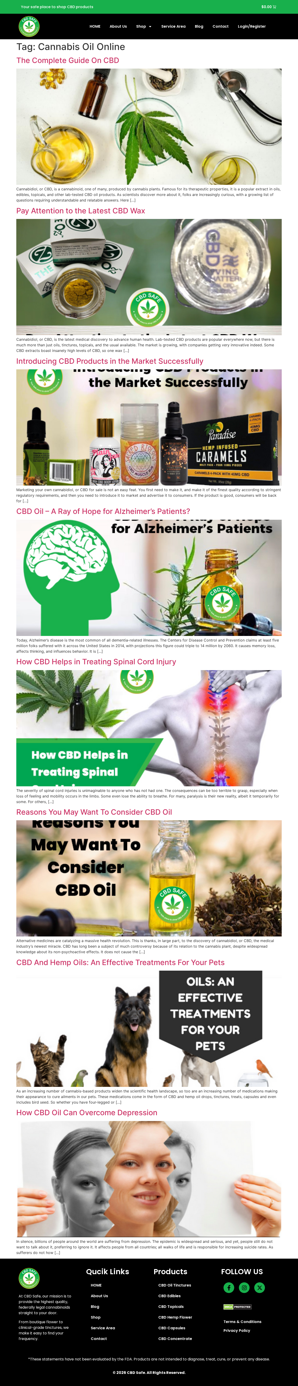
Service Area (173, 26)
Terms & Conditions (242, 1321)
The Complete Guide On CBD (67, 60)
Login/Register (252, 26)
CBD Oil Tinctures (174, 1285)
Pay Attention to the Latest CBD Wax (80, 210)
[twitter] (259, 1287)
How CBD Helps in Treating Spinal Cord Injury (96, 661)
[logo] (29, 26)
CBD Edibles (169, 1296)
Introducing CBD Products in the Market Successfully (109, 361)
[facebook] (229, 1287)
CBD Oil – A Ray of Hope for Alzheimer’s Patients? (103, 511)
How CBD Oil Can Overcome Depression (86, 1112)
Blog (199, 26)
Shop (141, 26)
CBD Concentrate (175, 1338)
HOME (95, 26)
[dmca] (238, 1307)
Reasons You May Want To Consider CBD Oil (94, 812)
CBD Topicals (171, 1306)
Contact (221, 26)
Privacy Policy (237, 1330)
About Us (118, 26)
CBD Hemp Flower (175, 1317)
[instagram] (244, 1287)
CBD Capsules (171, 1328)
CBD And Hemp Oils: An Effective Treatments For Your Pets (120, 962)
